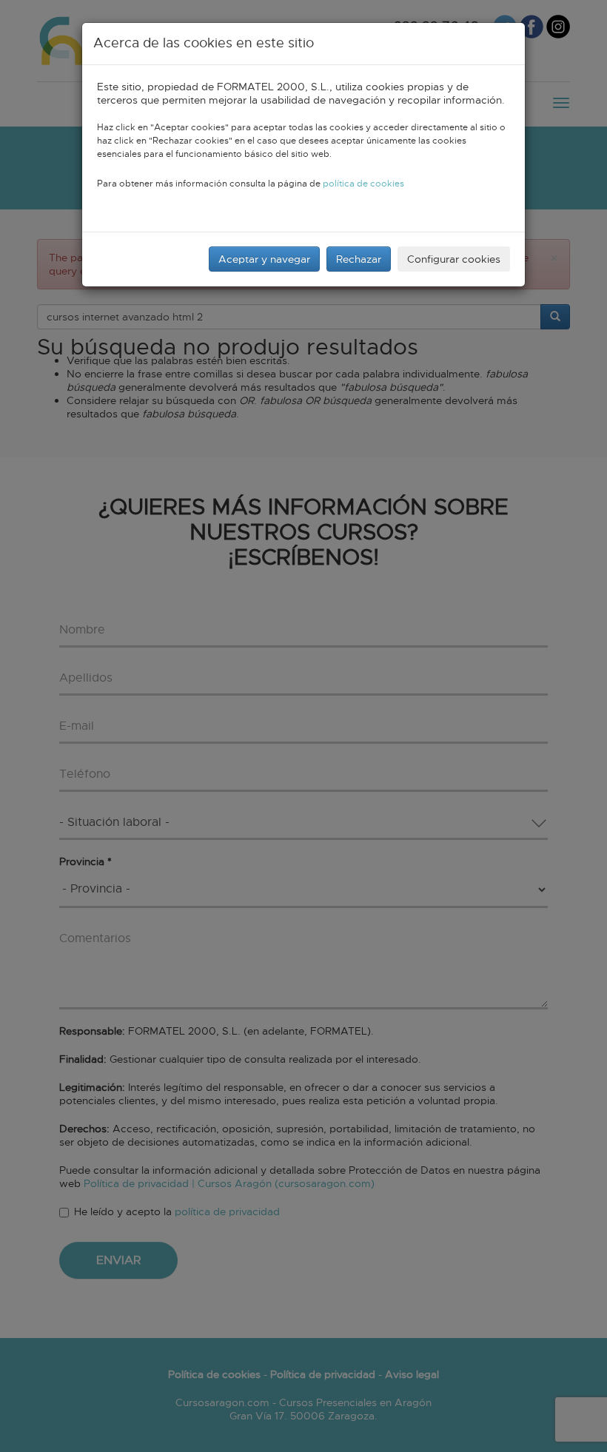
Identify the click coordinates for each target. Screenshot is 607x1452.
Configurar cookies (453, 259)
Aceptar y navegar (264, 259)
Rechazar (358, 259)
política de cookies (363, 183)
